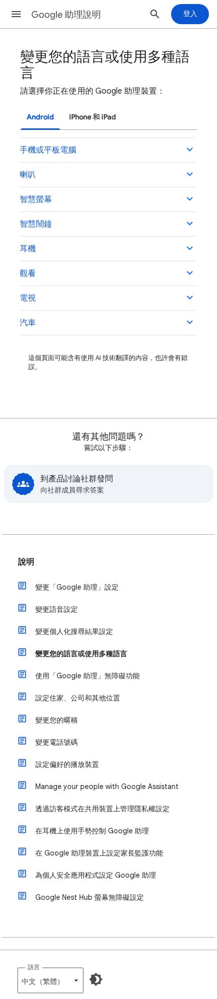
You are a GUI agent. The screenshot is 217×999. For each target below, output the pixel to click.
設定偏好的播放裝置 (67, 764)
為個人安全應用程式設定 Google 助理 (95, 875)
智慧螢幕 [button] (36, 199)
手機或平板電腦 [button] (48, 150)
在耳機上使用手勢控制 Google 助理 (92, 830)
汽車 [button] (28, 323)
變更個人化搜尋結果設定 (74, 631)
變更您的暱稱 (56, 720)
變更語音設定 (56, 609)
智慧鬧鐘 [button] (36, 224)
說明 (26, 562)
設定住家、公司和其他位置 (77, 697)
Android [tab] (40, 117)
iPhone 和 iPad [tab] (92, 117)
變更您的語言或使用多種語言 (81, 653)
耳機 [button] (28, 249)
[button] (16, 14)
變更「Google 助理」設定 (77, 587)
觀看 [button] (28, 273)
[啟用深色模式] (96, 979)
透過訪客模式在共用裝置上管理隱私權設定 (102, 808)
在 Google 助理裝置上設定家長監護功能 (99, 853)
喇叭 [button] (28, 175)
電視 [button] (28, 298)
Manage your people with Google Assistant (107, 786)
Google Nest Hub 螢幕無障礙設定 (89, 897)
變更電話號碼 (56, 742)
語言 (34, 967)
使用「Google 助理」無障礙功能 (87, 675)
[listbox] (50, 980)
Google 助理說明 (66, 14)
